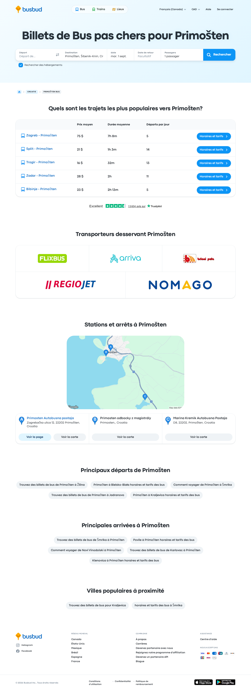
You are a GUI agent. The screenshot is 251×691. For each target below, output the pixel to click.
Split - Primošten (39, 149)
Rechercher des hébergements (43, 65)
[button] (57, 55)
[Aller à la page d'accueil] (29, 9)
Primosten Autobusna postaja (50, 418)
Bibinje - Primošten (41, 189)
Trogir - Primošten (40, 162)
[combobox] (34, 55)
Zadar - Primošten (40, 175)
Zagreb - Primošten (41, 135)
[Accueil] (19, 92)
